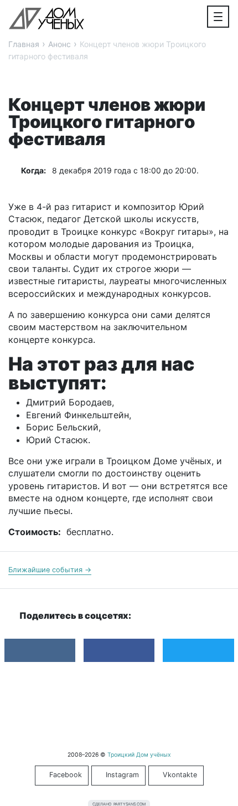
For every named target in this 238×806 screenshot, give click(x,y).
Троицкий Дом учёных (46, 18)
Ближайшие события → (49, 570)
